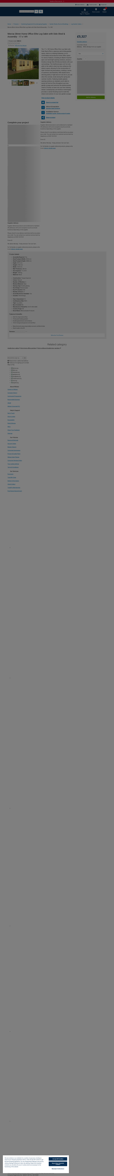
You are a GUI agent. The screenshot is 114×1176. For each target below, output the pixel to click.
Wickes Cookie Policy (25, 1166)
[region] (36, 1164)
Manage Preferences (58, 1168)
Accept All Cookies (58, 1159)
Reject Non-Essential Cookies (58, 1164)
